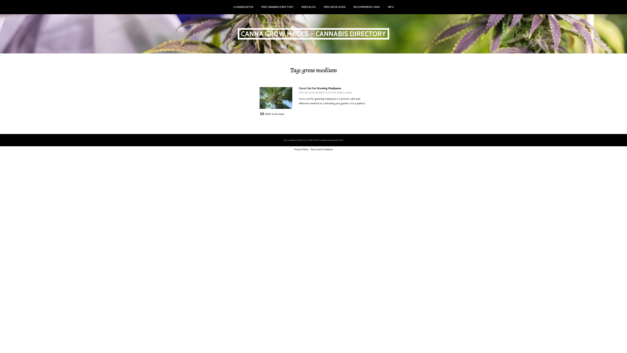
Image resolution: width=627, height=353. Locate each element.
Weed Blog (308, 7)
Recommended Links (367, 7)
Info (391, 7)
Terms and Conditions (321, 149)
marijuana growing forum (331, 140)
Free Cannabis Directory (277, 7)
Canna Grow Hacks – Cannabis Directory (313, 34)
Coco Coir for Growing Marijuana (320, 88)
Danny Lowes (344, 92)
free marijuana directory (295, 140)
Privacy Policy (301, 149)
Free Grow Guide (335, 7)
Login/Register (243, 7)
